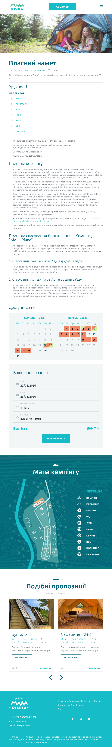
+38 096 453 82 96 (18, 721)
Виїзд (22, 393)
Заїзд (22, 382)
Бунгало (19, 634)
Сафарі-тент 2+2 (76, 634)
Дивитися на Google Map (70, 705)
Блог (60, 709)
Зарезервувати (22, 657)
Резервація (62, 7)
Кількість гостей (27, 404)
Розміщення (25, 415)
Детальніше (45, 668)
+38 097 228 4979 (22, 717)
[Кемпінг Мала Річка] (17, 6)
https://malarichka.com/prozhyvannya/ (31, 221)
